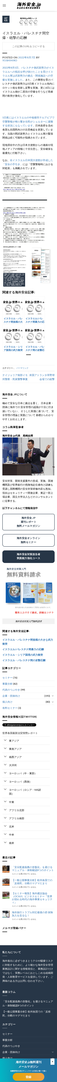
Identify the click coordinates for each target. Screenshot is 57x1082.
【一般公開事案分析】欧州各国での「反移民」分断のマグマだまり (32, 882)
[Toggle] (53, 696)
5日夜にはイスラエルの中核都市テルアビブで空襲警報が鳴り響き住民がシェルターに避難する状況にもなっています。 (28, 121)
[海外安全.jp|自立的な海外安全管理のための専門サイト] (28, 5)
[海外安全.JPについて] (28, 456)
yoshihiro (9, 60)
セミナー (7, 677)
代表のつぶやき (11, 689)
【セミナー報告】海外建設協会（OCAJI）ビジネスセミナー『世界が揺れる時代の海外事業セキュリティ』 (32, 898)
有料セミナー (10, 707)
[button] (4, 5)
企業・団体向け (11, 695)
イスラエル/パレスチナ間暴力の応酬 (23, 649)
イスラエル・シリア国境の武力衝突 (22, 654)
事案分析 (7, 683)
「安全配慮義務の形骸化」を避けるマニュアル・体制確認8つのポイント (33, 868)
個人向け (7, 701)
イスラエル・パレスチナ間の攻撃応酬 (23, 660)
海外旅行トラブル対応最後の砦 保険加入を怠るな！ (32, 914)
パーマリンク (22, 368)
